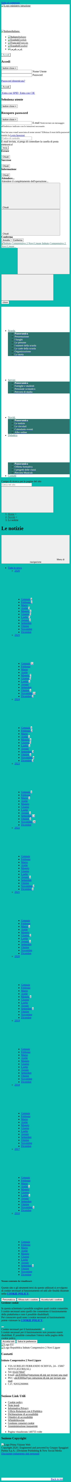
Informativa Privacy (18, 1408)
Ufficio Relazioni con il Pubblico (25, 1411)
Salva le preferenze (27, 1341)
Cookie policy (15, 1402)
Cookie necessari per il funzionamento (21, 1329)
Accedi (6, 55)
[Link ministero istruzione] (16, 5)
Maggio (26, 611)
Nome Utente (40, 71)
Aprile (25, 608)
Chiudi (6, 157)
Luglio (25, 617)
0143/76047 (19, 1372)
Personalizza (9, 1299)
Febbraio (26, 602)
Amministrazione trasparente (23, 1426)
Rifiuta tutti (28, 1299)
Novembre (26, 629)
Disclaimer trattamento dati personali (20, 1453)
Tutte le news (15, 567)
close (5, 302)
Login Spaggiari (17, 135)
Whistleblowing (16, 1420)
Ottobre (25, 626)
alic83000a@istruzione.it (41, 1375)
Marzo (24, 605)
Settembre (26, 623)
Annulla (6, 240)
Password (38, 75)
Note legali (13, 1405)
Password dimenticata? (13, 80)
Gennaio (26, 599)
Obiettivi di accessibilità (20, 1417)
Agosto (26, 620)
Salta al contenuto (10, 2)
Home (11, 514)
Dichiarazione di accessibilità (23, 1414)
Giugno (26, 614)
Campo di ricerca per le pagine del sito (21, 481)
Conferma (17, 240)
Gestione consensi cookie (21, 1423)
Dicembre (26, 632)
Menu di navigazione (47, 560)
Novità (11, 517)
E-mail (36, 122)
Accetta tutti (51, 1299)
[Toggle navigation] (27, 287)
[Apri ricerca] (44, 261)
